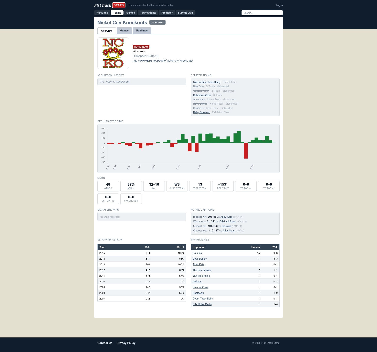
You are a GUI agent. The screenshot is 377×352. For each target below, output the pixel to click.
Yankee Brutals (201, 275)
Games (130, 12)
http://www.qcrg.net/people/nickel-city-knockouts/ (163, 60)
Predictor (167, 12)
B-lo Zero (198, 86)
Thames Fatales (202, 270)
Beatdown (198, 293)
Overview (106, 30)
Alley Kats (199, 99)
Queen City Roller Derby (207, 82)
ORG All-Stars (228, 221)
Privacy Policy (126, 343)
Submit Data (185, 12)
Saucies (197, 108)
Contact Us (104, 343)
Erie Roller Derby (202, 304)
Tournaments (148, 12)
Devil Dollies (200, 103)
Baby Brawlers (201, 112)
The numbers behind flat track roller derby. (150, 5)
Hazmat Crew (200, 287)
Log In (279, 5)
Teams (117, 12)
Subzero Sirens (202, 95)
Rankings (102, 12)
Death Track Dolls (203, 298)
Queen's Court (201, 90)
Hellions (197, 281)
